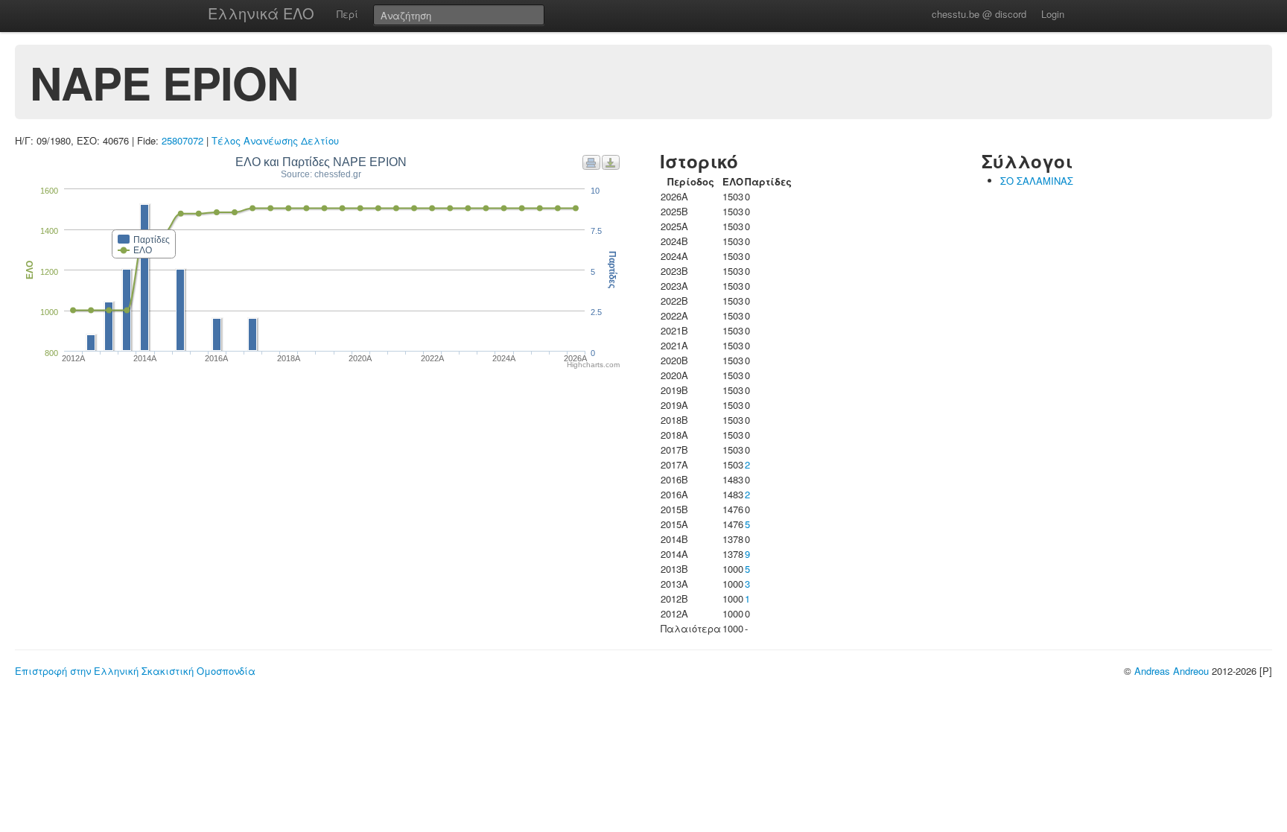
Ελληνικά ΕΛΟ (261, 13)
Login (1052, 14)
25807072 (182, 140)
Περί (347, 14)
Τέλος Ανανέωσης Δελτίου (275, 140)
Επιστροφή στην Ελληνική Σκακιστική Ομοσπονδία (135, 671)
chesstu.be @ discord (979, 14)
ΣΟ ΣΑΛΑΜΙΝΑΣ (1036, 181)
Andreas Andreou (1171, 671)
